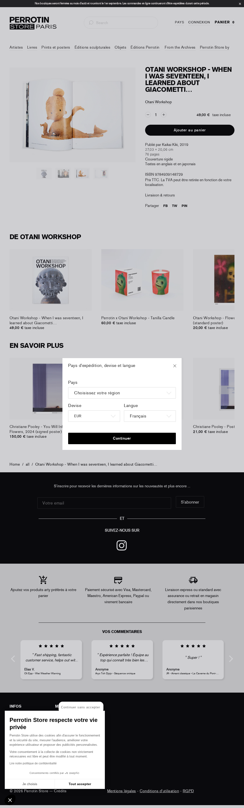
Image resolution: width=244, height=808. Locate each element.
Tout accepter (80, 784)
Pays (72, 382)
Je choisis (29, 784)
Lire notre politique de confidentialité (33, 763)
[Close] (179, 368)
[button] (10, 800)
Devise (74, 405)
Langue (131, 405)
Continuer (122, 438)
